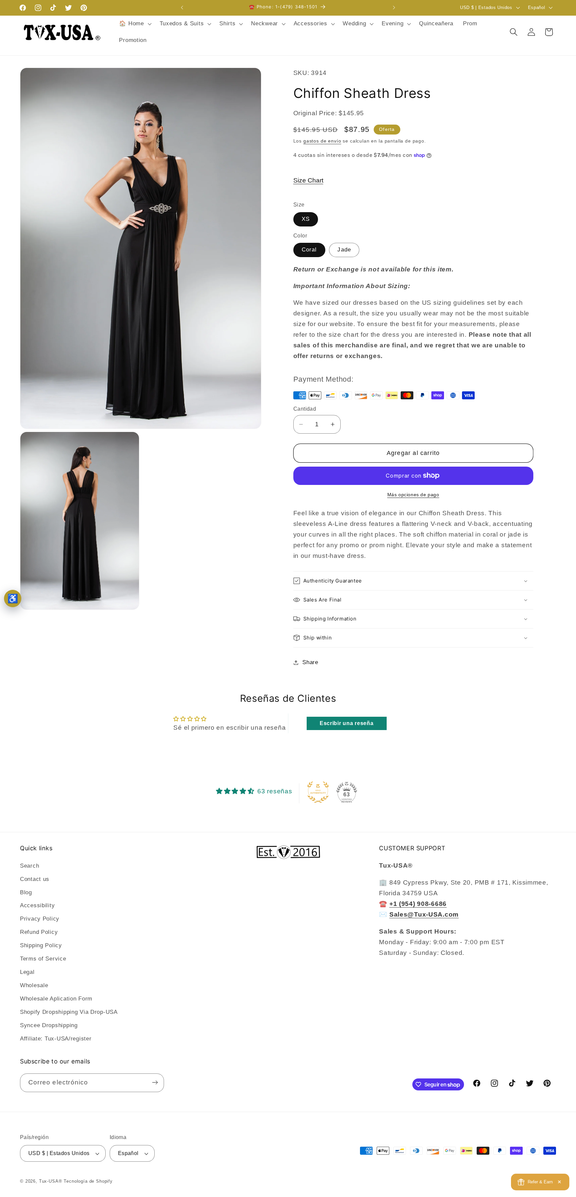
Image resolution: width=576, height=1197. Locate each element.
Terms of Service (43, 959)
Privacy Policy (39, 919)
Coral (309, 249)
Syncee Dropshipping (49, 1025)
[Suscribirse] (155, 1082)
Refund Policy (39, 932)
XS (306, 219)
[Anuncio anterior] (182, 7)
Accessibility (37, 905)
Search (29, 865)
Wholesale (34, 985)
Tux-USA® (50, 1181)
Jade (344, 249)
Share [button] (310, 662)
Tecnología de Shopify (88, 1181)
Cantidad (304, 409)
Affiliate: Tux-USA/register (55, 1038)
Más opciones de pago (413, 494)
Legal (27, 972)
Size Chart (308, 180)
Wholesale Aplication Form (56, 999)
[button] (134, 24)
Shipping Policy (41, 945)
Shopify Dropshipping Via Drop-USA (69, 1012)
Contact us (34, 879)
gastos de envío (322, 141)
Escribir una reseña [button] (347, 723)
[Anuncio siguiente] (394, 7)
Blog (26, 892)
